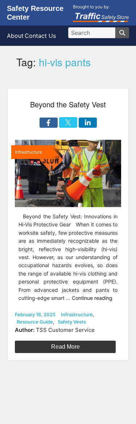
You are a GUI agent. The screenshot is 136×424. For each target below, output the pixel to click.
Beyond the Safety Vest (68, 104)
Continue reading (92, 298)
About (15, 35)
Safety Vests (72, 322)
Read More (65, 347)
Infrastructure (77, 314)
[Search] (122, 32)
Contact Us (40, 35)
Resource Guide (35, 322)
